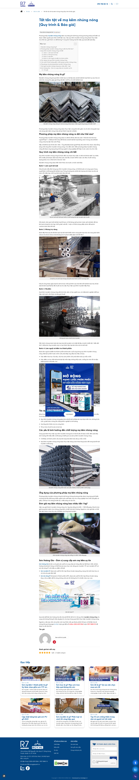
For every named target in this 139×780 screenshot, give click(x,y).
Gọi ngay (69, 414)
